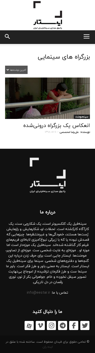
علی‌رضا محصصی (69, 132)
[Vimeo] (40, 325)
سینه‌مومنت (81, 117)
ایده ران (48, 346)
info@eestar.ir (38, 292)
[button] (7, 37)
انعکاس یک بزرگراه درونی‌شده (56, 125)
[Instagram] (51, 325)
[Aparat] (29, 325)
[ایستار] (47, 15)
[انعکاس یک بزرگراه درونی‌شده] (47, 98)
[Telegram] (62, 325)
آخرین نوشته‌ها (17, 70)
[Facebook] (73, 325)
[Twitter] (84, 325)
